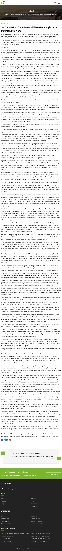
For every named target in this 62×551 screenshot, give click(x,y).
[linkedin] (5, 489)
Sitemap (3, 506)
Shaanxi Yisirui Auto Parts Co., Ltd (40, 536)
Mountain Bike (5, 518)
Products (3, 501)
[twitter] (9, 489)
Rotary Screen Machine (7, 536)
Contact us (52, 474)
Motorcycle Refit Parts (7, 524)
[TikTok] (18, 489)
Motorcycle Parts (35, 518)
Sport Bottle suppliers (7, 541)
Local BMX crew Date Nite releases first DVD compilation (24, 453)
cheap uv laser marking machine (39, 541)
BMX (2, 516)
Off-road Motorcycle (36, 521)
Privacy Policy (34, 506)
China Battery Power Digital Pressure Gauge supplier (15, 533)
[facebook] (2, 489)
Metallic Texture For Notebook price (40, 533)
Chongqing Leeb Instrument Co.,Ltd (40, 538)
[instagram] (15, 489)
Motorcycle (34, 516)
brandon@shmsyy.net (43, 549)
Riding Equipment (5, 521)
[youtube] (12, 489)
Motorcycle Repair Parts (37, 524)
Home (8, 14)
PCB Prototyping (5, 538)
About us (33, 498)
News (12, 14)
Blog (2, 503)
